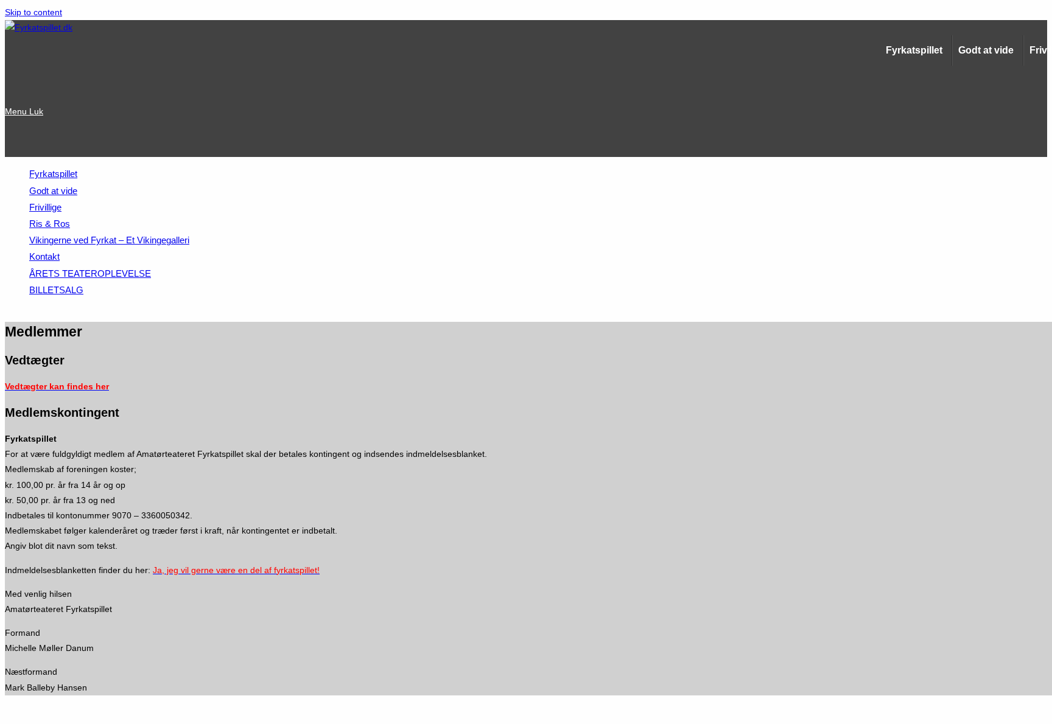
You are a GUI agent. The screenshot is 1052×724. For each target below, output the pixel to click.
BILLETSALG (56, 290)
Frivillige (45, 207)
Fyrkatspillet (914, 50)
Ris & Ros (49, 223)
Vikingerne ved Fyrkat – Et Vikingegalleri (109, 240)
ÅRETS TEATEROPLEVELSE (90, 273)
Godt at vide (986, 50)
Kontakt (44, 256)
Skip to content (33, 12)
